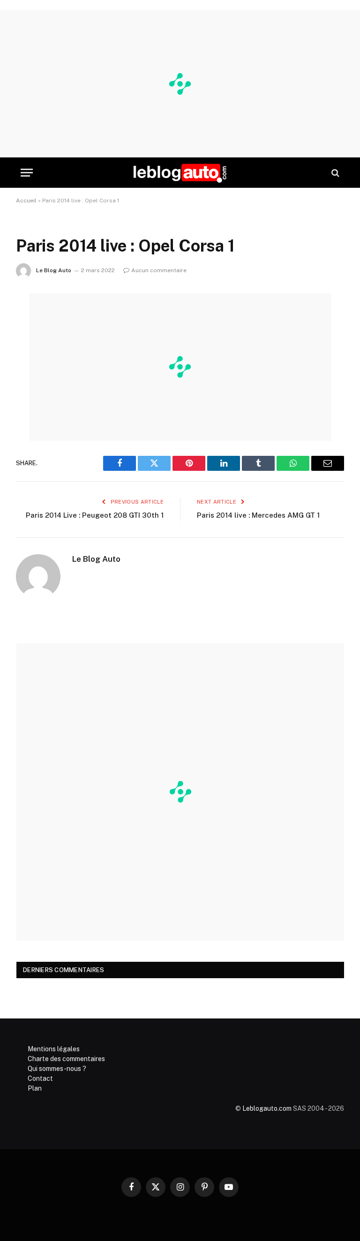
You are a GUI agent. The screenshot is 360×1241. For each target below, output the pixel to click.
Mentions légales (54, 1049)
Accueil (26, 200)
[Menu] (27, 172)
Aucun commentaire (159, 270)
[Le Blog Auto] (180, 172)
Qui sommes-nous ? (57, 1068)
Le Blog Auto (53, 270)
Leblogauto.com (267, 1108)
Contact (40, 1078)
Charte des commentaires (66, 1059)
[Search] (334, 172)
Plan (35, 1088)
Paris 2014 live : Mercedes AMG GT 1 (258, 515)
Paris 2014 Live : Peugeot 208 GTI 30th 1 (95, 515)
